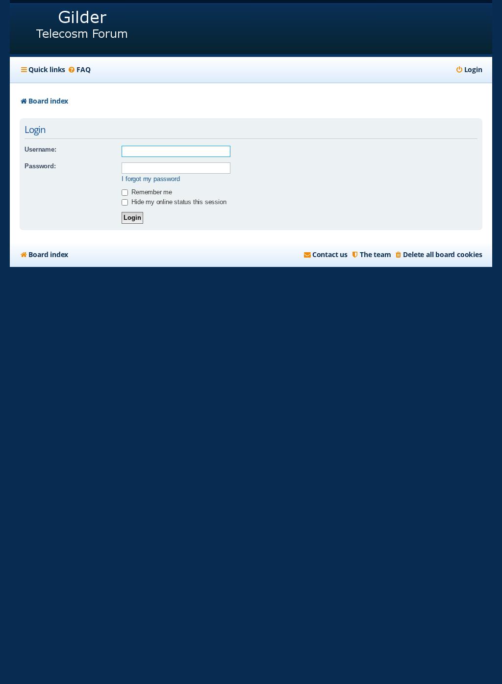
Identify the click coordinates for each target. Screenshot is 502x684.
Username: (40, 149)
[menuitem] (79, 70)
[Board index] (82, 29)
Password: (40, 166)
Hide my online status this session (177, 202)
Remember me (150, 192)
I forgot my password (150, 179)
